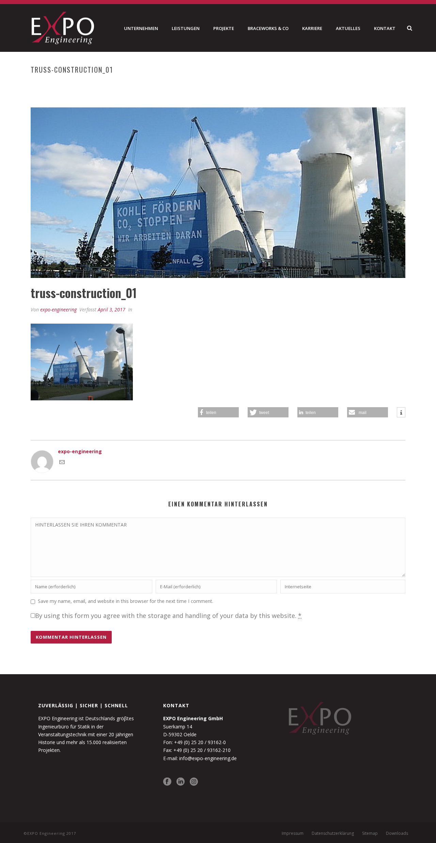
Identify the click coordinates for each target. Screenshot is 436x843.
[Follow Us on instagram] (194, 782)
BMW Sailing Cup (322, 84)
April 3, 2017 (111, 309)
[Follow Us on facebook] (167, 782)
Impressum (292, 833)
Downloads (397, 833)
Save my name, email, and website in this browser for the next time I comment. (125, 601)
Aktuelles (348, 28)
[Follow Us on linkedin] (180, 782)
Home (292, 84)
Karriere (312, 28)
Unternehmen (141, 28)
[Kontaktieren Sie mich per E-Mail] (62, 463)
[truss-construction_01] (218, 192)
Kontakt (384, 28)
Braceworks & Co (268, 28)
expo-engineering (58, 309)
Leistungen (186, 28)
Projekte (223, 28)
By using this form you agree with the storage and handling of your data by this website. (168, 615)
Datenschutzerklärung (333, 833)
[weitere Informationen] (401, 413)
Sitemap (370, 833)
